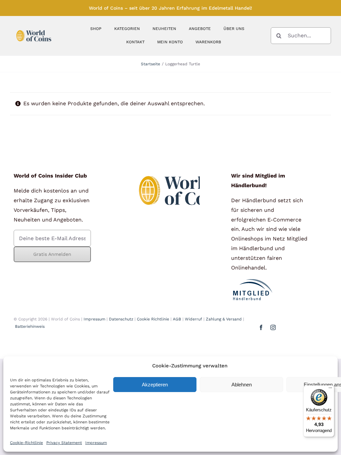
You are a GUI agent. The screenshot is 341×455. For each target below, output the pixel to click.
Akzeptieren (155, 384)
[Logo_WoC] (34, 29)
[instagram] (273, 327)
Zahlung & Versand (224, 319)
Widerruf (193, 319)
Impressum (96, 442)
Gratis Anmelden (52, 254)
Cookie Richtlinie (153, 319)
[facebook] (261, 327)
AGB (177, 319)
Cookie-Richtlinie (26, 442)
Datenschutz (121, 319)
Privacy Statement (64, 442)
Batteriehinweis (30, 326)
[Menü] (330, 389)
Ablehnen (241, 384)
